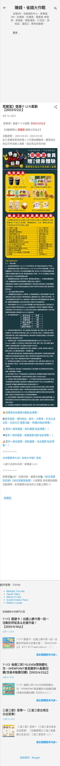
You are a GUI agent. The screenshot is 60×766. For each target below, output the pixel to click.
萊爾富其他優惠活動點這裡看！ (22, 412)
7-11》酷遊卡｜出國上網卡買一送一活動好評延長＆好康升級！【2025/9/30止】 (26, 622)
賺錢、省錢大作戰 (30, 7)
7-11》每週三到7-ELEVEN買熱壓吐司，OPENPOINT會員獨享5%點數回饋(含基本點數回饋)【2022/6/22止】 (26, 668)
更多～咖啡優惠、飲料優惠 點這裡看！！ (27, 429)
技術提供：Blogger (30, 757)
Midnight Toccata (15, 591)
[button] (55, 107)
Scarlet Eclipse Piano (17, 599)
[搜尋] (55, 9)
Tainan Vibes (13, 594)
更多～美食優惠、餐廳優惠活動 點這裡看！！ (29, 435)
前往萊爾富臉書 (21, 480)
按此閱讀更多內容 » (46, 654)
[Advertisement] (30, 70)
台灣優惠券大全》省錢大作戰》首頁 (22, 457)
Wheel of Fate (13, 597)
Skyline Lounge (14, 602)
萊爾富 (7, 498)
